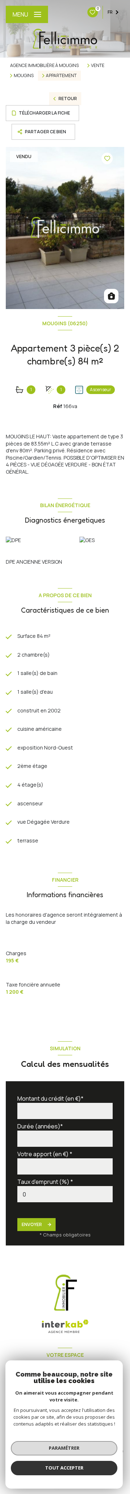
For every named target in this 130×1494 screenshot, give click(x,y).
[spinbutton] (65, 1194)
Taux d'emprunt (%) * (45, 1182)
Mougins (24, 75)
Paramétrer (64, 1448)
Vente (97, 65)
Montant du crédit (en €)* (50, 1098)
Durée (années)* (40, 1126)
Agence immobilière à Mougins (44, 65)
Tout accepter (64, 1467)
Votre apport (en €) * (44, 1154)
